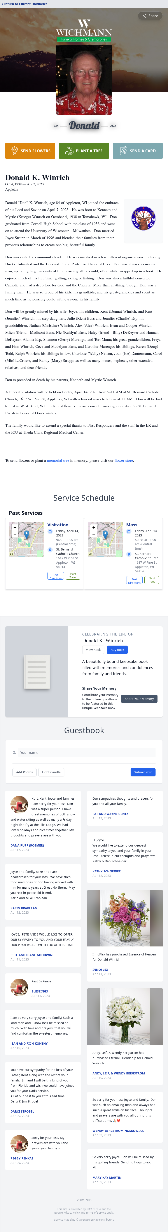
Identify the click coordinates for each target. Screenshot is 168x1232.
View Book (93, 650)
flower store (124, 460)
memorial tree (58, 460)
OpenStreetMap (88, 1219)
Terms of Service (96, 1212)
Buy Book (117, 650)
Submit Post (143, 772)
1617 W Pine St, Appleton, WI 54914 (67, 562)
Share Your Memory (139, 699)
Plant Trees (73, 575)
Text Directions (55, 576)
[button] (26, 534)
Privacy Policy (71, 1212)
